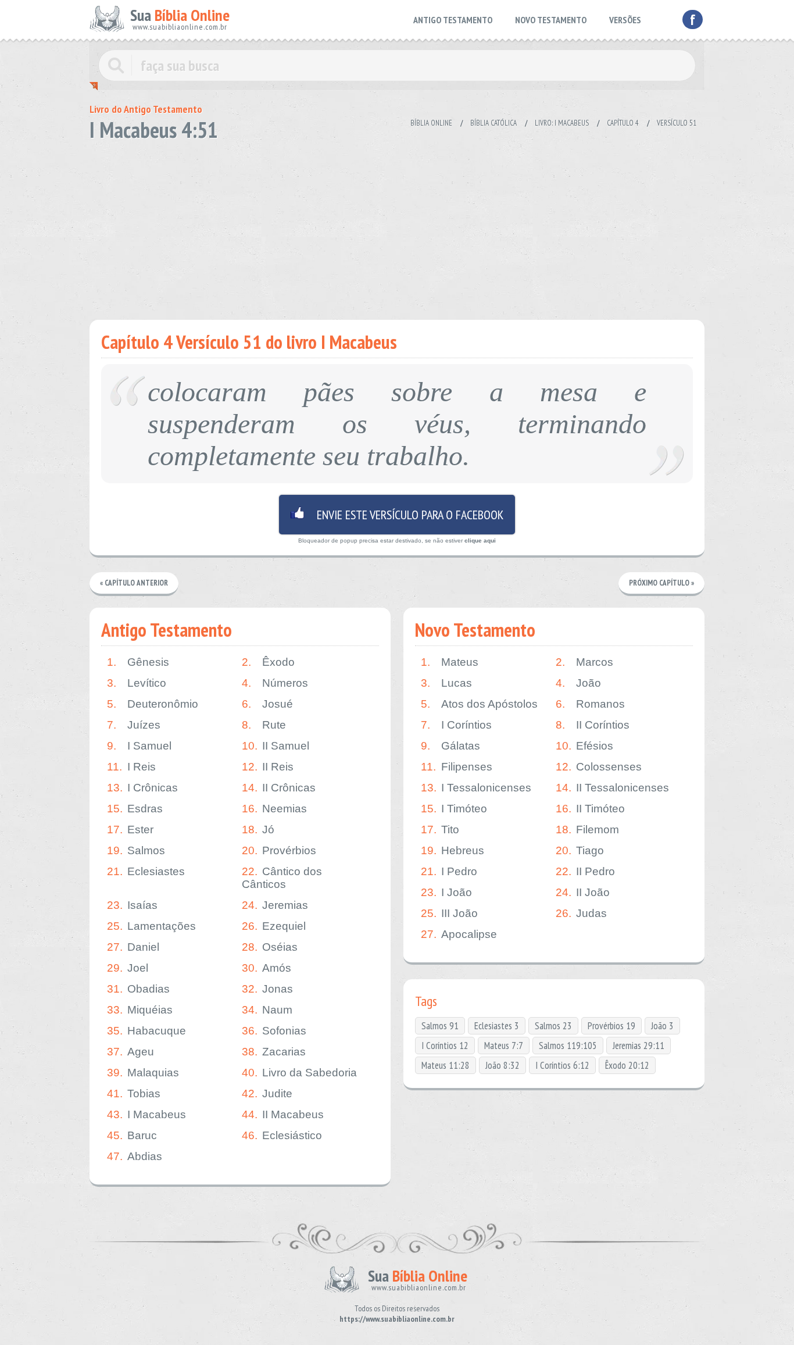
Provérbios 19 (611, 1025)
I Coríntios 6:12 (562, 1065)
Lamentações (151, 926)
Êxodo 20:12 (627, 1065)
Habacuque (146, 1031)
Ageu (130, 1052)
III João (449, 913)
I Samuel (139, 746)
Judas (581, 913)
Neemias (274, 808)
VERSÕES (625, 20)
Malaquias (143, 1072)
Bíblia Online (431, 123)
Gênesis (138, 662)
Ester (130, 829)
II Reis (268, 767)
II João (583, 892)
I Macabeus (146, 1114)
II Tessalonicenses (612, 788)
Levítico (136, 683)
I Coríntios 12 (444, 1045)
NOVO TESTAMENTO (550, 20)
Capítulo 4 (623, 123)
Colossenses (599, 767)
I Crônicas (142, 788)
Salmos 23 (553, 1025)
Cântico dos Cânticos (282, 877)
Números (275, 683)
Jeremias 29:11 (638, 1045)
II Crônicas (279, 788)
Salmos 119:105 (568, 1045)
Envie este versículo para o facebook (397, 514)
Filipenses (456, 767)
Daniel (133, 947)
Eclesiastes (146, 871)
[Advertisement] (397, 226)
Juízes (133, 725)
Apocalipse (459, 934)
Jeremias (275, 905)
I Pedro (449, 871)
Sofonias (274, 1031)
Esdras (135, 808)
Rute (264, 725)
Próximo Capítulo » (661, 583)
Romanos (590, 704)
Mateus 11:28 (445, 1065)
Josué (267, 704)
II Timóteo (590, 808)
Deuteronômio (152, 704)
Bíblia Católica (493, 123)
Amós (266, 968)
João (578, 683)
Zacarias (274, 1052)
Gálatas (450, 746)
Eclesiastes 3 (496, 1025)
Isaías (132, 905)
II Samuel (275, 746)
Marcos (584, 662)
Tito (440, 829)
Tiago (580, 850)
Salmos (136, 850)
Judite (267, 1093)
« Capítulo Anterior (134, 583)
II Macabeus (283, 1114)
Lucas (446, 683)
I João (446, 892)
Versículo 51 (676, 123)
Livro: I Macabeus (562, 123)
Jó (258, 829)
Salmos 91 (440, 1025)
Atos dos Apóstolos (479, 704)
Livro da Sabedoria (299, 1072)
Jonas (267, 989)
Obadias (138, 989)
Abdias (134, 1156)
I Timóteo (454, 808)
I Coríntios (456, 725)
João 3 (662, 1025)
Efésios (584, 746)
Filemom (587, 829)
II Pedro (585, 871)
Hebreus (452, 850)
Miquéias (140, 1010)
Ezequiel (274, 926)
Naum (267, 1010)
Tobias (133, 1093)
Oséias (270, 947)
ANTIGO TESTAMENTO (452, 20)
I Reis (131, 767)
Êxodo (268, 662)
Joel (127, 968)
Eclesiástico (282, 1135)
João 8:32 (502, 1065)
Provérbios (279, 850)
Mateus (449, 662)
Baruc (132, 1135)
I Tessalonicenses (476, 788)
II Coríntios (593, 725)
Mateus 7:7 (503, 1045)
